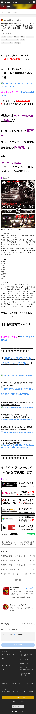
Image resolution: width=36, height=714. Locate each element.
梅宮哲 (4, 36)
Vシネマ (16, 36)
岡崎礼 (10, 36)
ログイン (15, 634)
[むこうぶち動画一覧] (18, 391)
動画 (9, 12)
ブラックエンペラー (7, 43)
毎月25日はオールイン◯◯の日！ (12, 560)
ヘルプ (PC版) (30, 683)
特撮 (3, 669)
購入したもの (24, 659)
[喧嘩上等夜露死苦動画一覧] (18, 446)
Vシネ (22, 36)
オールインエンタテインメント (10, 39)
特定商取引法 (16, 683)
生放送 (15, 12)
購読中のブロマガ (25, 663)
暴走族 (22, 39)
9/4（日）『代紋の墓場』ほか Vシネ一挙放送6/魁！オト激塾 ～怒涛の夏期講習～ (15, 574)
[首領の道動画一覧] (16, 419)
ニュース (15, 692)
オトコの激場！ (6, 6)
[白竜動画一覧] (17, 432)
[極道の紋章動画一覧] (17, 407)
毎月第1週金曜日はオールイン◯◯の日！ (14, 556)
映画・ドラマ (6, 666)
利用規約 (4, 683)
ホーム (3, 12)
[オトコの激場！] (18, 85)
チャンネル (23, 692)
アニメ (4, 662)
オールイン (30, 36)
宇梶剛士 (17, 43)
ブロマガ (22, 12)
